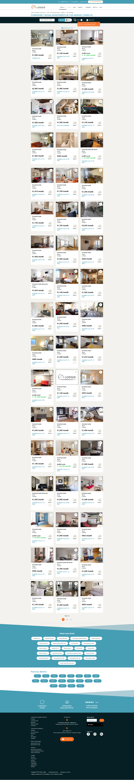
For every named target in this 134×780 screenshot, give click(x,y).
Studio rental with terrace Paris (67, 663)
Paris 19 (71, 685)
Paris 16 (97, 680)
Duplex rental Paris (96, 638)
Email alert (91, 20)
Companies (88, 7)
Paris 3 (54, 675)
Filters (79, 20)
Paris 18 (62, 685)
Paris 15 (88, 680)
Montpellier (33, 736)
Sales (74, 7)
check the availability (63, 125)
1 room (47, 12)
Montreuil (33, 722)
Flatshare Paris (91, 648)
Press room (33, 758)
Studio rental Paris (43, 653)
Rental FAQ (33, 762)
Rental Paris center (49, 638)
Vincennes (33, 725)
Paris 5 (70, 675)
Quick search (90, 717)
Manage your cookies (65, 772)
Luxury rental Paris (63, 638)
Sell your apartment (35, 752)
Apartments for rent (35, 743)
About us (95, 7)
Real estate (37, 12)
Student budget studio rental (59, 643)
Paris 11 (53, 680)
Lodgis (32, 12)
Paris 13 (71, 680)
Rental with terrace (43, 643)
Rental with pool (67, 648)
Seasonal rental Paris (57, 653)
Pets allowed (79, 648)
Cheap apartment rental (89, 643)
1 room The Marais (69, 12)
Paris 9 (35, 680)
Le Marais (63, 12)
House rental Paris (90, 653)
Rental (62, 7)
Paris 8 (95, 675)
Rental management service (37, 751)
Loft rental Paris (74, 643)
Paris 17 (53, 685)
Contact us (69, 739)
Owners (80, 7)
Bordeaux (33, 733)
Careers (33, 760)
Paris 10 (44, 680)
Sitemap (33, 766)
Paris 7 (87, 675)
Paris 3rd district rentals (55, 12)
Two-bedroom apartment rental (79, 638)
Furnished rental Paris (43, 658)
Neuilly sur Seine (34, 724)
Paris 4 (62, 675)
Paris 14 (80, 680)
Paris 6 (79, 675)
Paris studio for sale (90, 658)
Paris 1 (37, 675)
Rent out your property (36, 749)
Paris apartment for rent (75, 658)
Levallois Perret (34, 720)
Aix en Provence (34, 732)
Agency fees (34, 765)
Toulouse (33, 738)
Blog (100, 7)
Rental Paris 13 (37, 638)
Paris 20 (80, 685)
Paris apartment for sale (59, 658)
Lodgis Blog (33, 763)
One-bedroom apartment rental (74, 653)
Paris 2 (45, 675)
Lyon (32, 735)
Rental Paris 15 (55, 648)
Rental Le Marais (43, 648)
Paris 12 (62, 680)
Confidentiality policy (53, 772)
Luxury (69, 7)
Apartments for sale (35, 744)
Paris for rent (42, 12)
